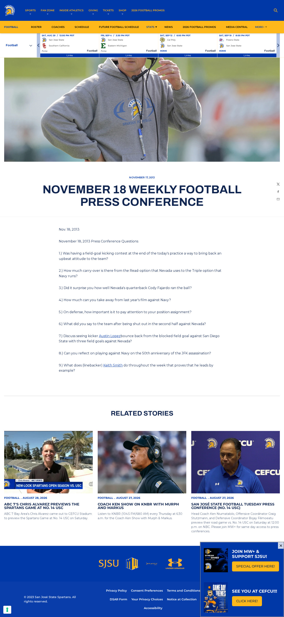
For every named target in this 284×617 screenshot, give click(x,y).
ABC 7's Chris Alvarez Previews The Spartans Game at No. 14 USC (41, 506)
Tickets (108, 10)
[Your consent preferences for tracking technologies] (7, 610)
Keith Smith (113, 365)
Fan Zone (47, 10)
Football (12, 497)
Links (70, 55)
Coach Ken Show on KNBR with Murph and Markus (138, 506)
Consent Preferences (147, 590)
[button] (38, 45)
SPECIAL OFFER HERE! (257, 567)
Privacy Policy (116, 590)
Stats (150, 27)
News (168, 27)
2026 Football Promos (148, 10)
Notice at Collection (182, 599)
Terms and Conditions (183, 590)
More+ (259, 27)
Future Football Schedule (119, 27)
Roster (36, 27)
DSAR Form (118, 599)
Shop (122, 10)
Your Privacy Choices (147, 599)
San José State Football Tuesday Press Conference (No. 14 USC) (232, 506)
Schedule (82, 27)
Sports (30, 10)
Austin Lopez (110, 336)
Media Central (237, 27)
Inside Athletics (71, 10)
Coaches (58, 27)
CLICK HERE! (249, 602)
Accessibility (153, 608)
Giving (93, 10)
